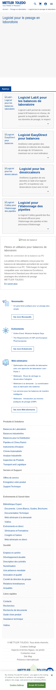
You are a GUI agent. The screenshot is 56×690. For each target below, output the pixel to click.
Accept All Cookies (36, 685)
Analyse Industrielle (12, 456)
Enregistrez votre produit (14, 482)
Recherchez (8, 606)
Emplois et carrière (12, 553)
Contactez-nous (28, 653)
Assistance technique (13, 619)
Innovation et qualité (12, 575)
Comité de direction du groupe (17, 579)
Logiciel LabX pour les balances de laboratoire (32, 101)
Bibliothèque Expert (12, 504)
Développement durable (14, 557)
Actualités (7, 588)
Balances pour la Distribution (16, 438)
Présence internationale (28, 660)
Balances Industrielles (13, 433)
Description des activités (14, 562)
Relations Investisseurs (14, 584)
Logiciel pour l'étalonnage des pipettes (30, 206)
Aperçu (5, 89)
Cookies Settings (28, 647)
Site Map (28, 656)
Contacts (7, 601)
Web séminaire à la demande (18, 517)
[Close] (52, 675)
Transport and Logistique (14, 464)
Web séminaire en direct (16, 539)
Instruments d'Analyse (13, 447)
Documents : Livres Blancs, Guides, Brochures (26, 509)
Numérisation (9, 566)
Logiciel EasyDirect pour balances (32, 136)
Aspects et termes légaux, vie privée (28, 650)
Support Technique (12, 486)
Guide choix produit (12, 615)
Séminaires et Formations (16, 531)
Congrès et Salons (13, 535)
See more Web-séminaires (24, 410)
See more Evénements (22, 349)
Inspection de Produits (13, 460)
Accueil (5, 9)
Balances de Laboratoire (14, 429)
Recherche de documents (15, 610)
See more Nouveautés (22, 317)
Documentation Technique (17, 513)
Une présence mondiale (14, 570)
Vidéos (8, 522)
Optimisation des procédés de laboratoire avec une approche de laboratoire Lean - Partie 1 (30, 368)
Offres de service (11, 478)
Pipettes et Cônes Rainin (14, 442)
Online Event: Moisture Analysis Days (28, 333)
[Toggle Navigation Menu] (51, 3)
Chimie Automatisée (12, 451)
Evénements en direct (13, 526)
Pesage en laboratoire (18, 9)
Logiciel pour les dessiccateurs (32, 170)
